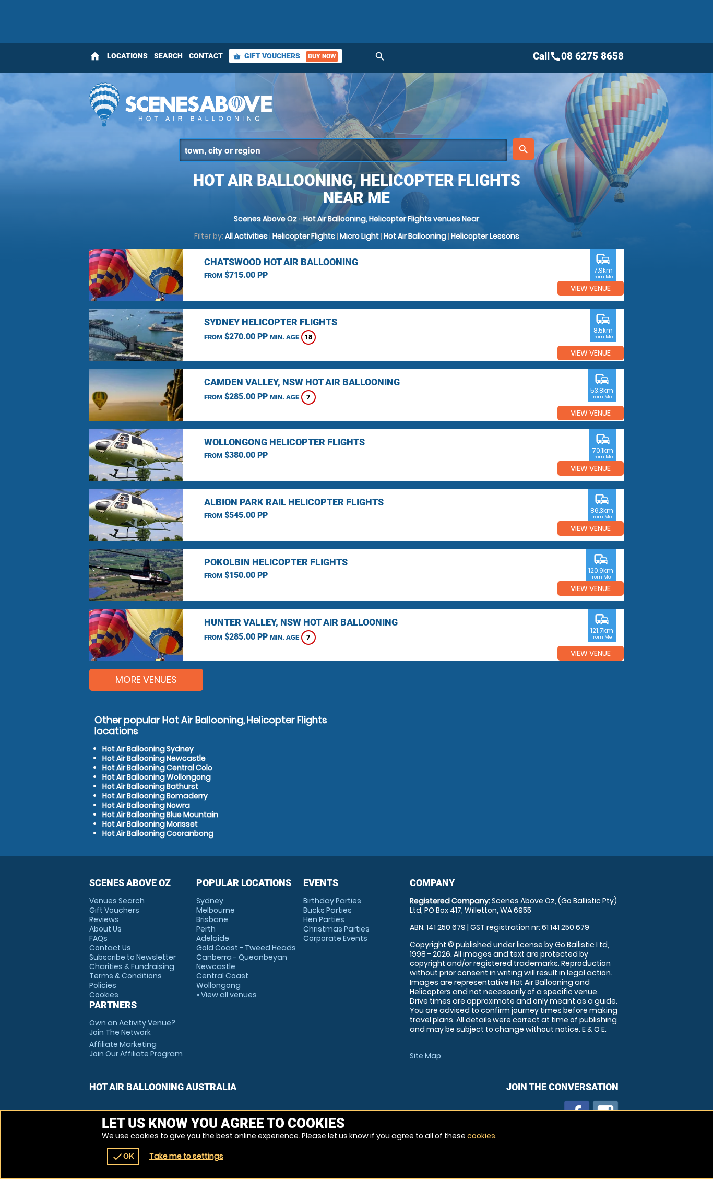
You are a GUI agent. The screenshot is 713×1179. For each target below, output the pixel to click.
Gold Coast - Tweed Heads (246, 947)
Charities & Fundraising (131, 966)
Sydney (209, 900)
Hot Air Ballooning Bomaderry (155, 796)
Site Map (425, 1056)
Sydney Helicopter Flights (270, 321)
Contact (206, 56)
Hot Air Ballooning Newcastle (154, 758)
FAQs (98, 938)
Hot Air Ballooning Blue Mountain (160, 814)
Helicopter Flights (303, 236)
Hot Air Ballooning (415, 236)
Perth (206, 929)
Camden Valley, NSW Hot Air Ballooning (302, 381)
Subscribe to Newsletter (132, 957)
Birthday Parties (332, 900)
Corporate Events (335, 938)
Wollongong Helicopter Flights (284, 442)
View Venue (591, 288)
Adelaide (212, 938)
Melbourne (215, 910)
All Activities (246, 236)
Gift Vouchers (284, 56)
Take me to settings (186, 1156)
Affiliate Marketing (136, 1049)
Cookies (103, 994)
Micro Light (359, 236)
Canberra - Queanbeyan (241, 957)
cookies (481, 1135)
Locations (127, 56)
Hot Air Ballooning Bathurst (150, 786)
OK (123, 1156)
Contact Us (110, 947)
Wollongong (218, 985)
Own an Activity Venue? (132, 1027)
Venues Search (117, 900)
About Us (105, 929)
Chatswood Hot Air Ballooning (281, 261)
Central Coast (222, 976)
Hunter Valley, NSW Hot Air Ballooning (301, 622)
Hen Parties (323, 919)
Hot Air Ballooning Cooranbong (157, 833)
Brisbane (212, 919)
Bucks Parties (327, 910)
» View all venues (226, 994)
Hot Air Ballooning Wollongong (156, 777)
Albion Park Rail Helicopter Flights (294, 502)
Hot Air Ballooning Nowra (146, 805)
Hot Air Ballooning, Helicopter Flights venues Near (391, 219)
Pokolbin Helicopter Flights (276, 562)
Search (168, 56)
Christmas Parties (336, 929)
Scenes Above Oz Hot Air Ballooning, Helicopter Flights (263, 104)
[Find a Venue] (343, 150)
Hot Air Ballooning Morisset (150, 824)
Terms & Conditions (125, 976)
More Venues (146, 679)
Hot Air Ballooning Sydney (148, 749)
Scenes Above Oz (265, 219)
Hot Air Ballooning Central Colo (157, 767)
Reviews (104, 919)
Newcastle (215, 966)
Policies (102, 985)
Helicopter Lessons (485, 236)
